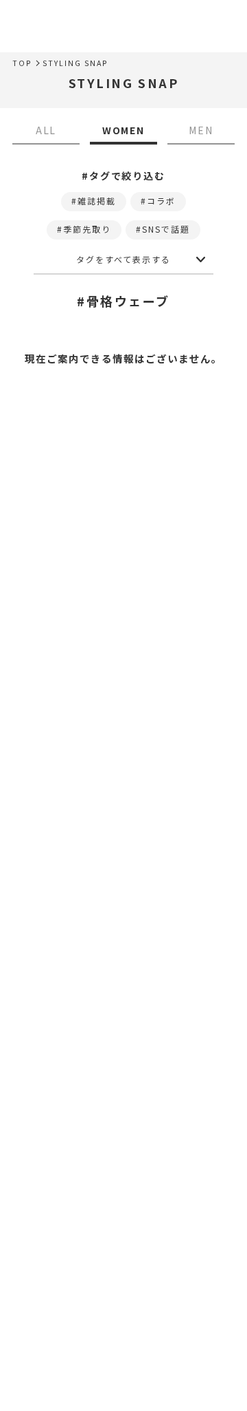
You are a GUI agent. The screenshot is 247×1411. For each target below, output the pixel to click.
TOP (22, 63)
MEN (201, 130)
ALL (46, 130)
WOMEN (123, 130)
